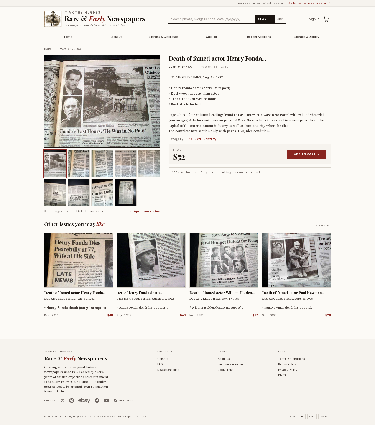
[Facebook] (97, 400)
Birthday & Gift (164, 36)
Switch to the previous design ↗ (309, 3)
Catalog (211, 36)
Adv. (280, 18)
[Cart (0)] (326, 19)
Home (68, 36)
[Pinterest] (71, 400)
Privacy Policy (287, 369)
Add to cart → (306, 154)
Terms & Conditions (291, 358)
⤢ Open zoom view (145, 211)
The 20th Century (202, 139)
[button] (102, 101)
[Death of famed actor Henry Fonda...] (55, 163)
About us (224, 358)
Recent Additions (259, 36)
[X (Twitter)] (62, 400)
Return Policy (287, 364)
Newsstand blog (168, 369)
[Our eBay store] (84, 400)
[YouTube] (106, 400)
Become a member (230, 364)
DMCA (282, 375)
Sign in (314, 19)
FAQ (160, 364)
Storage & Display (306, 36)
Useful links (225, 369)
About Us (116, 36)
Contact (162, 358)
